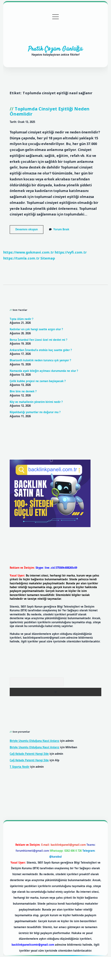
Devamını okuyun (29, 230)
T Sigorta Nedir (19, 767)
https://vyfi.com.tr (71, 252)
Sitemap (47, 258)
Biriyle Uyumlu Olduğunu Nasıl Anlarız (34, 741)
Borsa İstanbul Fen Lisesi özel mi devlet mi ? (38, 340)
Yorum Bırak (61, 229)
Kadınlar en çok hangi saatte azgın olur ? (36, 329)
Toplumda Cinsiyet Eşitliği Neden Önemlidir (49, 111)
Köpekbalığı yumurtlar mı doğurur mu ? (35, 412)
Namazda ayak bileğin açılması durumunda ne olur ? (44, 371)
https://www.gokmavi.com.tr (28, 252)
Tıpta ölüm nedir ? (21, 319)
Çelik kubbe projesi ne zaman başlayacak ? (38, 381)
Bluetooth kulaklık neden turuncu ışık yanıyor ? (40, 360)
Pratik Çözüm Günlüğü (55, 49)
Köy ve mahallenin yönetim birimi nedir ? (36, 402)
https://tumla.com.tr (21, 258)
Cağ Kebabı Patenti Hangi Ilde (29, 754)
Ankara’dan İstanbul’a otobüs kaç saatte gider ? (41, 350)
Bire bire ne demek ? (23, 391)
